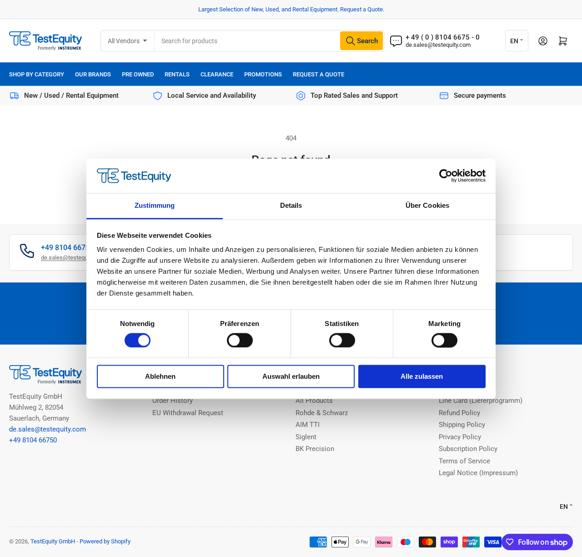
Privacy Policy (460, 437)
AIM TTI (308, 425)
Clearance (217, 74)
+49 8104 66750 (33, 440)
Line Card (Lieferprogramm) (480, 400)
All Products (314, 400)
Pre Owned (138, 74)
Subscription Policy (468, 449)
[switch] (240, 340)
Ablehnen (160, 377)
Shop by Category (36, 74)
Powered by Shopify (105, 541)
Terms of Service (464, 461)
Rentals (177, 74)
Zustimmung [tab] (155, 206)
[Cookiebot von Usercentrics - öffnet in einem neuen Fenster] (446, 175)
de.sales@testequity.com (438, 44)
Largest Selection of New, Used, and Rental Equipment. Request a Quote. (291, 9)
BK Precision (315, 449)
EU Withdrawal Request (187, 413)
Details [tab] (291, 206)
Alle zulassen (422, 377)
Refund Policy (459, 413)
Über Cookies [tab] (427, 206)
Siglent (306, 437)
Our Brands (93, 74)
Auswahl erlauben (291, 377)
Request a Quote (318, 74)
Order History (172, 400)
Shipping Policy (462, 425)
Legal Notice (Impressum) (478, 473)
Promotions (263, 74)
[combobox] (269, 40)
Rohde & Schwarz (322, 413)
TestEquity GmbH (52, 541)
